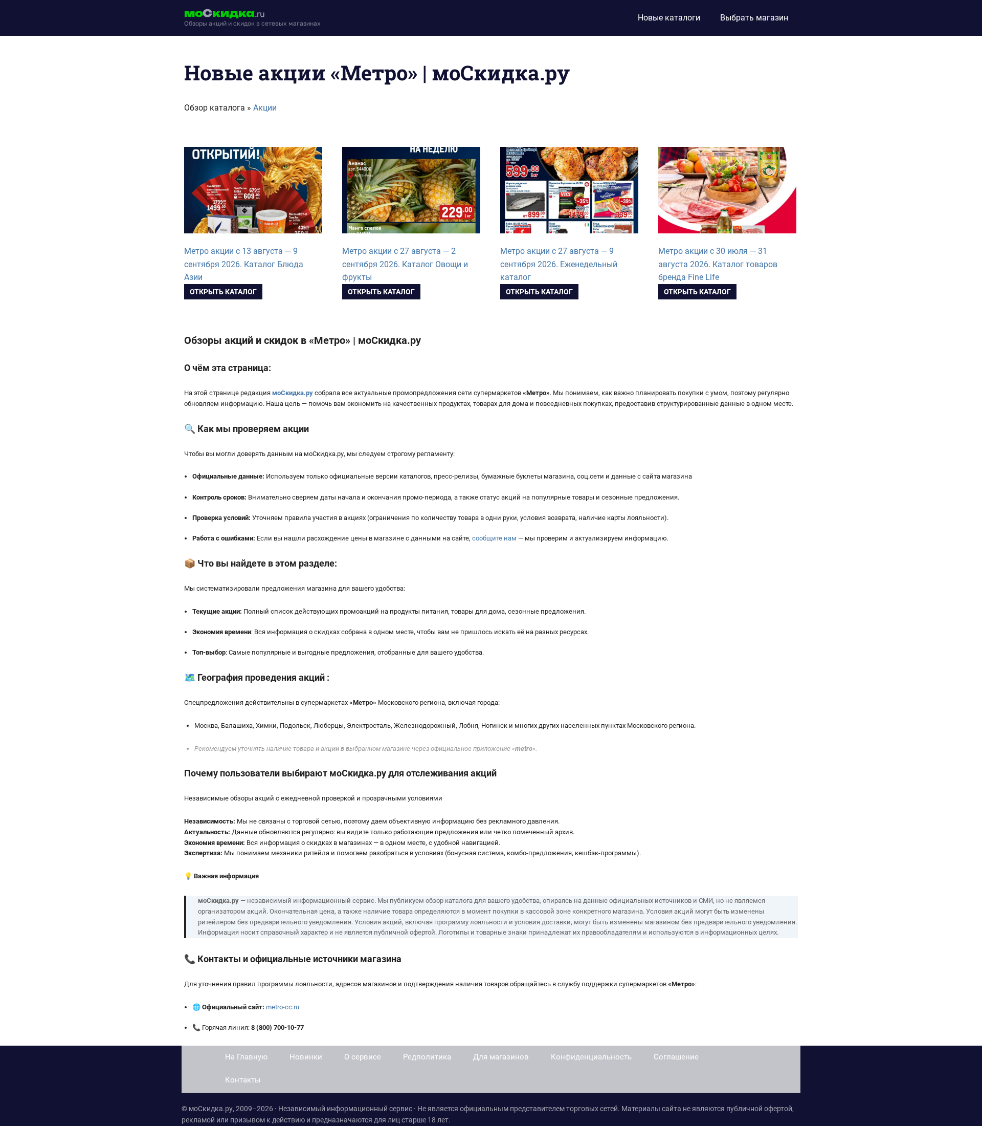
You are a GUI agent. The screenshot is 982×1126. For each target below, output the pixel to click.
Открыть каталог (223, 292)
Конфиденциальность (591, 1057)
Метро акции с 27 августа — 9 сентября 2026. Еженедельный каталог (558, 264)
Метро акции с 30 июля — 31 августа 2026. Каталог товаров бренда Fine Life (717, 264)
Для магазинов (501, 1057)
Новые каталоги (669, 18)
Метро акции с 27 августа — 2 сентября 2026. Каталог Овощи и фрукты (405, 264)
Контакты (243, 1080)
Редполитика (427, 1057)
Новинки (305, 1057)
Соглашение (676, 1057)
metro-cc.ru (282, 1007)
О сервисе (362, 1057)
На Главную (246, 1057)
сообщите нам (494, 538)
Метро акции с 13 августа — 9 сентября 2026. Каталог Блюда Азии (243, 264)
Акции (265, 108)
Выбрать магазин (754, 18)
